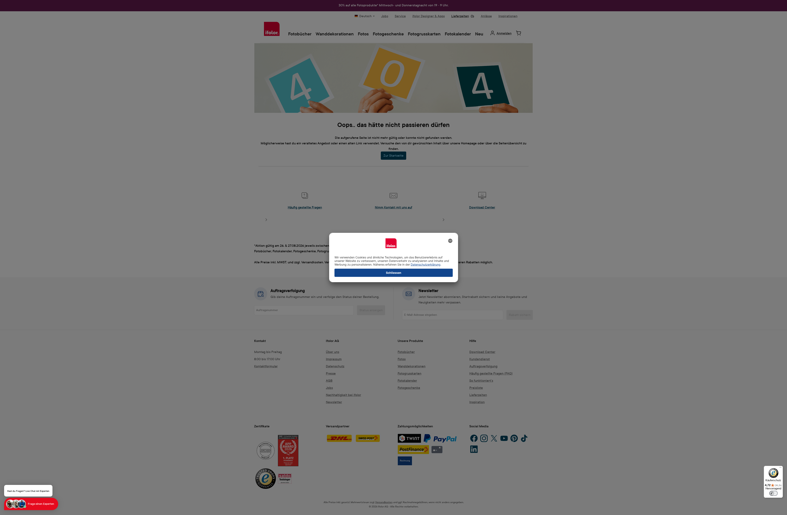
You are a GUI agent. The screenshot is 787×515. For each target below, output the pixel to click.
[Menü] (780, 468)
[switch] (773, 493)
